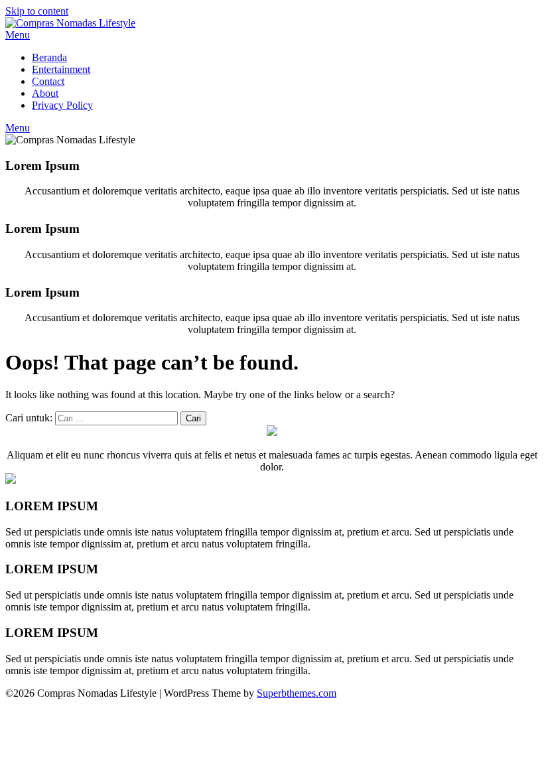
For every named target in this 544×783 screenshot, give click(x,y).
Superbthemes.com (296, 693)
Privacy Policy (62, 105)
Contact (48, 81)
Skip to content (36, 11)
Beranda (49, 57)
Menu (17, 34)
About (45, 93)
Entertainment (61, 69)
